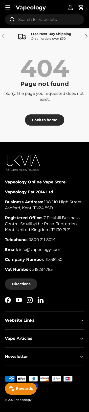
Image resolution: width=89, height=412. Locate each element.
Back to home (44, 120)
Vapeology (24, 400)
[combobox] (44, 19)
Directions (21, 284)
